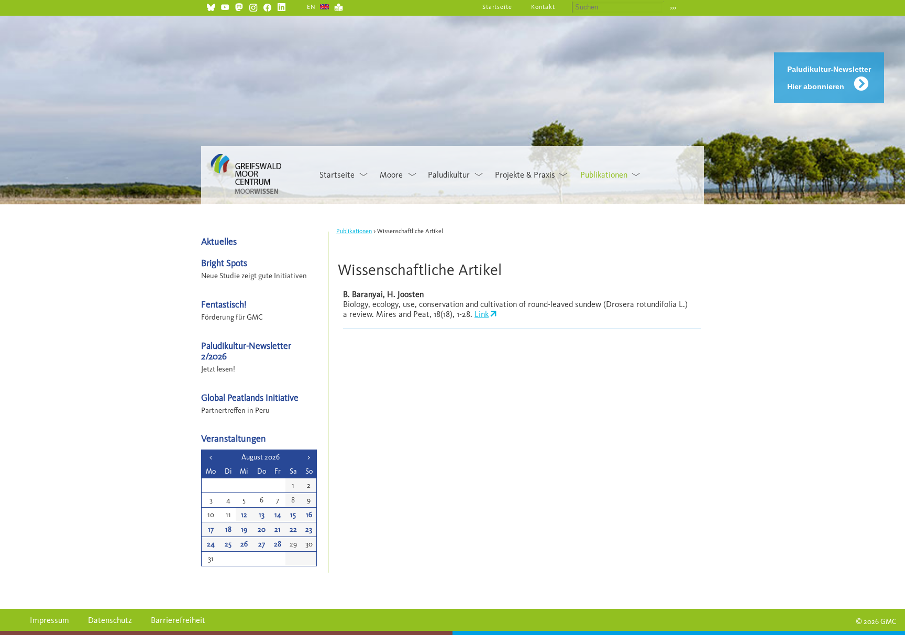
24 (211, 544)
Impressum (49, 620)
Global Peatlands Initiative (250, 397)
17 (211, 529)
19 (244, 529)
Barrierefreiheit (178, 620)
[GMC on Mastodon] (239, 6)
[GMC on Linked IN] (281, 6)
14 (277, 514)
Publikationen (603, 175)
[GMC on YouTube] (224, 6)
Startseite (497, 6)
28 (277, 544)
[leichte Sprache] (338, 6)
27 (261, 544)
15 (293, 514)
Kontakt (543, 6)
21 (277, 529)
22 (293, 529)
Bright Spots (224, 262)
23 (308, 529)
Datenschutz (110, 620)
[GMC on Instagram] (253, 6)
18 (228, 529)
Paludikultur (449, 175)
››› (673, 8)
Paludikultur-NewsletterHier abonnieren (829, 78)
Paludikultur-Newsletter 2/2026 (246, 350)
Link (481, 314)
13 (261, 514)
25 (228, 544)
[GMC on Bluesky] (210, 6)
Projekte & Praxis (525, 175)
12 (244, 514)
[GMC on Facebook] (267, 6)
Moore (391, 175)
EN (311, 6)
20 (262, 529)
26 (244, 544)
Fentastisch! (224, 304)
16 (309, 514)
